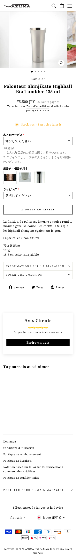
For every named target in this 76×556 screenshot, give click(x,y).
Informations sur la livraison (35, 266)
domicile (37, 79)
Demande (9, 441)
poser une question (24, 274)
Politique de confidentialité (21, 477)
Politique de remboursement (22, 454)
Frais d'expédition (38, 106)
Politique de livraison (17, 460)
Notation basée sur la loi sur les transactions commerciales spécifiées (33, 469)
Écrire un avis (38, 342)
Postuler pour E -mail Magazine (33, 489)
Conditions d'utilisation (18, 448)
